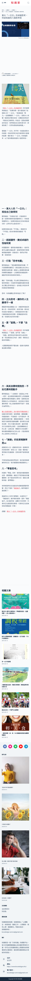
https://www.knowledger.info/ (17, 966)
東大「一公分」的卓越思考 (12, 108)
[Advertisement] (15, 54)
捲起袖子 (17, 488)
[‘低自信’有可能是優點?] (15, 770)
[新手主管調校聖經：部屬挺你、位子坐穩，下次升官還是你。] (15, 626)
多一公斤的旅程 (6, 661)
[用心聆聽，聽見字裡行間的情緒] (15, 843)
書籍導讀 (8, 75)
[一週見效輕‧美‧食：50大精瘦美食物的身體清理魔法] (15, 723)
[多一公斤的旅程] (15, 651)
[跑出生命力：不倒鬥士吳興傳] (15, 700)
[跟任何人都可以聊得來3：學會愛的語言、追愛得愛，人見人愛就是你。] (15, 601)
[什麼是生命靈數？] (15, 807)
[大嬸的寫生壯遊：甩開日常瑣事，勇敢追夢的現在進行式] (15, 674)
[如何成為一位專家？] (15, 880)
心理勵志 (4, 75)
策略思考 (13, 75)
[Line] (15, 746)
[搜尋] (28, 3)
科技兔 (4, 911)
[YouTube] (21, 746)
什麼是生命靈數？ (6, 824)
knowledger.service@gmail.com (17, 973)
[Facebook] (5, 746)
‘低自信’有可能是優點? (7, 787)
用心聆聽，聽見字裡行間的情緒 (9, 861)
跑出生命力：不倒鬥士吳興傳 (10, 710)
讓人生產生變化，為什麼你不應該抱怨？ (15, 412)
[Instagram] (10, 746)
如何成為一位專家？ (7, 898)
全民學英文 (5, 909)
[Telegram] (26, 746)
